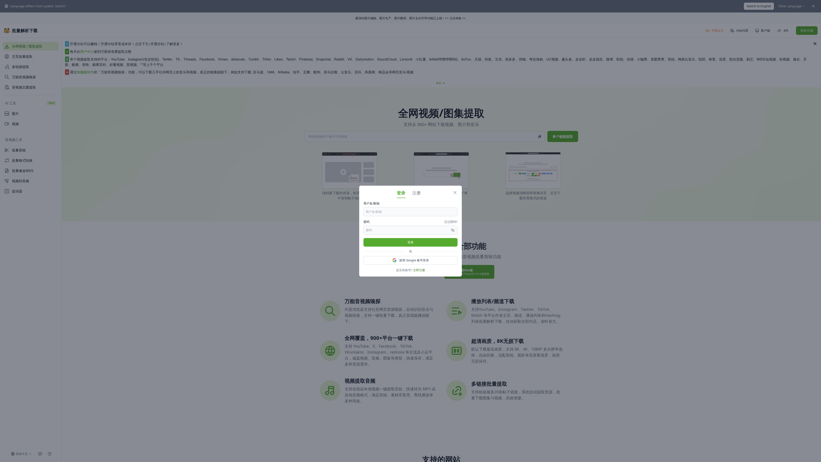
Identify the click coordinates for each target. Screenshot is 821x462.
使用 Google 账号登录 (414, 260)
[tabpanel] (410, 236)
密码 (366, 222)
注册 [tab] (416, 193)
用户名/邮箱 (371, 203)
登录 (410, 242)
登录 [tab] (401, 193)
